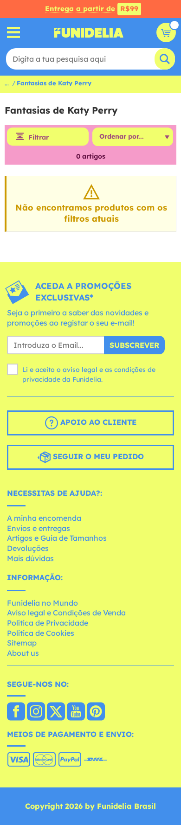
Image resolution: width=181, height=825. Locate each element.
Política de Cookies (40, 633)
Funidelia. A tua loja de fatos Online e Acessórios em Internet (88, 32)
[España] (16, 712)
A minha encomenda (44, 518)
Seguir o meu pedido (97, 456)
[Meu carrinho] (166, 32)
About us (23, 653)
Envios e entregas (38, 528)
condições (130, 369)
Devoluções (28, 548)
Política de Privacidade (47, 622)
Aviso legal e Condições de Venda (66, 612)
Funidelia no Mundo (42, 603)
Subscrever (134, 345)
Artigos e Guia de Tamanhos (57, 538)
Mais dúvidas (30, 558)
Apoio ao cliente (97, 422)
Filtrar (38, 137)
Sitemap (22, 642)
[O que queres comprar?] (13, 33)
